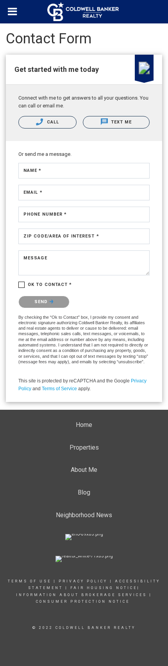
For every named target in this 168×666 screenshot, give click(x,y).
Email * (33, 192)
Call (52, 122)
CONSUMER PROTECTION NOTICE (84, 602)
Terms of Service (59, 388)
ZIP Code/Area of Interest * (61, 236)
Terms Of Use (29, 581)
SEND (42, 301)
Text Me (120, 122)
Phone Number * (45, 214)
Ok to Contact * (50, 284)
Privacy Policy (83, 581)
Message (35, 258)
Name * (32, 170)
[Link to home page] (84, 11)
